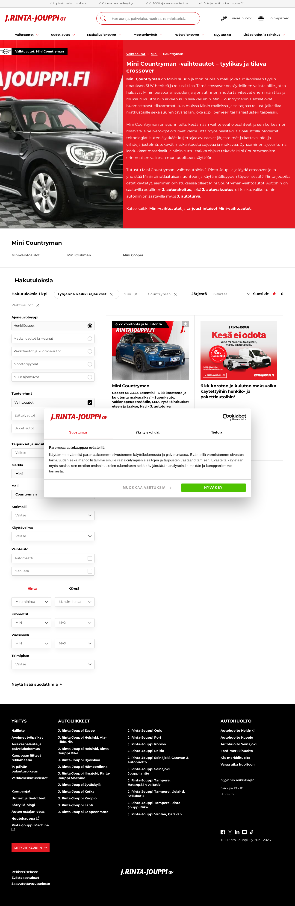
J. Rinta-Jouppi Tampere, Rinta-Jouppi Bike (155, 805)
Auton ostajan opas (28, 812)
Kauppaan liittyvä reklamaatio (26, 757)
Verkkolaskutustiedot (30, 778)
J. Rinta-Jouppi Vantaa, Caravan (155, 814)
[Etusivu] (35, 18)
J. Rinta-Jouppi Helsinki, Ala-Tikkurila (82, 739)
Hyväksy (213, 487)
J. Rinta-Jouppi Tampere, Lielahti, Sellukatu (156, 793)
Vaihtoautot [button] (29, 305)
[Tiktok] (251, 831)
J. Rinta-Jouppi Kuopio (77, 798)
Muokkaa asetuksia (144, 487)
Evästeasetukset (25, 878)
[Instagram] (230, 831)
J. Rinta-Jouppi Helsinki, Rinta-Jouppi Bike (84, 751)
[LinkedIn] (237, 831)
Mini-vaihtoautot (165, 208)
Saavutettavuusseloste (31, 884)
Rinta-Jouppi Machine (30, 825)
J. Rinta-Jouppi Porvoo (147, 744)
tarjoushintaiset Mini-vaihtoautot (218, 208)
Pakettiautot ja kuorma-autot (37, 351)
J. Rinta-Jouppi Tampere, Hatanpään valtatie (149, 782)
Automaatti (24, 558)
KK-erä (73, 588)
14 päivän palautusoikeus (25, 769)
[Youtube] (244, 831)
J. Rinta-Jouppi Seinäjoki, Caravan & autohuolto (158, 760)
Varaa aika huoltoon (238, 764)
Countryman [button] (165, 294)
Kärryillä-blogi (23, 805)
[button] (37, 684)
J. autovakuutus (217, 189)
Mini (154, 54)
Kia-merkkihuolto (235, 758)
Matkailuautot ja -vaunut (33, 338)
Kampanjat (21, 791)
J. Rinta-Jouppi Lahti (75, 805)
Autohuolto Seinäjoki (239, 744)
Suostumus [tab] (78, 432)
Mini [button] (134, 294)
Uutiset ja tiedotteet (29, 798)
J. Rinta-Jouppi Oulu (145, 730)
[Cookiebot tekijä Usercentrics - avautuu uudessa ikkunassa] (226, 417)
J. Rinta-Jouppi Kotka (76, 791)
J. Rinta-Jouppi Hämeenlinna (83, 767)
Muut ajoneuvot (26, 377)
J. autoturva (188, 196)
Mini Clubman (79, 255)
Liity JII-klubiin (28, 847)
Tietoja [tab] (216, 432)
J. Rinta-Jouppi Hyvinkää (79, 760)
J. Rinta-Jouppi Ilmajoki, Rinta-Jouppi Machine (84, 775)
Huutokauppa (24, 818)
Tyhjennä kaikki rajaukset (88, 294)
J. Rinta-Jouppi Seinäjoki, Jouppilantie (149, 771)
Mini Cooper (133, 255)
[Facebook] (223, 831)
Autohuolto (236, 721)
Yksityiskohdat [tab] (147, 432)
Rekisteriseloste (25, 872)
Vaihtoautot (135, 54)
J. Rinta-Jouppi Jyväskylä (79, 785)
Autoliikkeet (74, 721)
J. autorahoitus (176, 189)
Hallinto (18, 730)
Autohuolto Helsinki (237, 730)
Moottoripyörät (26, 364)
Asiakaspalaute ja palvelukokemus (26, 746)
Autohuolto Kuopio (237, 737)
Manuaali (22, 571)
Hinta (32, 588)
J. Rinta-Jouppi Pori (144, 737)
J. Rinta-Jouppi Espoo (76, 730)
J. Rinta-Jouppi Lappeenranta (83, 812)
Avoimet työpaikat (27, 737)
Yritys (19, 721)
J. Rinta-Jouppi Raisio (146, 751)
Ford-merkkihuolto (237, 751)
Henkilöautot (24, 325)
